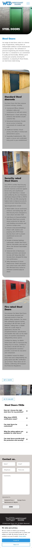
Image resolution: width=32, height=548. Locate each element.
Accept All (16, 540)
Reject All (16, 544)
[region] (16, 536)
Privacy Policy (22, 536)
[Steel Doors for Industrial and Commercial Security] (12, 3)
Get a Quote (8, 380)
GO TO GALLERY (9, 399)
